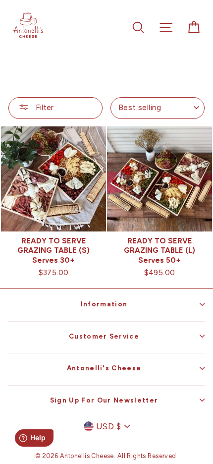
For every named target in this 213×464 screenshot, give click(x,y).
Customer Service (104, 336)
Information (104, 304)
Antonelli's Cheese (104, 368)
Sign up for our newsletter (104, 400)
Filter (43, 107)
